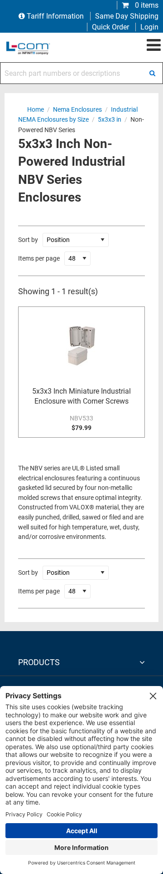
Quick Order (110, 27)
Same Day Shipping (126, 16)
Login (149, 27)
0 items (145, 5)
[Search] (152, 73)
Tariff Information (55, 16)
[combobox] (81, 73)
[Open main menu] (154, 45)
